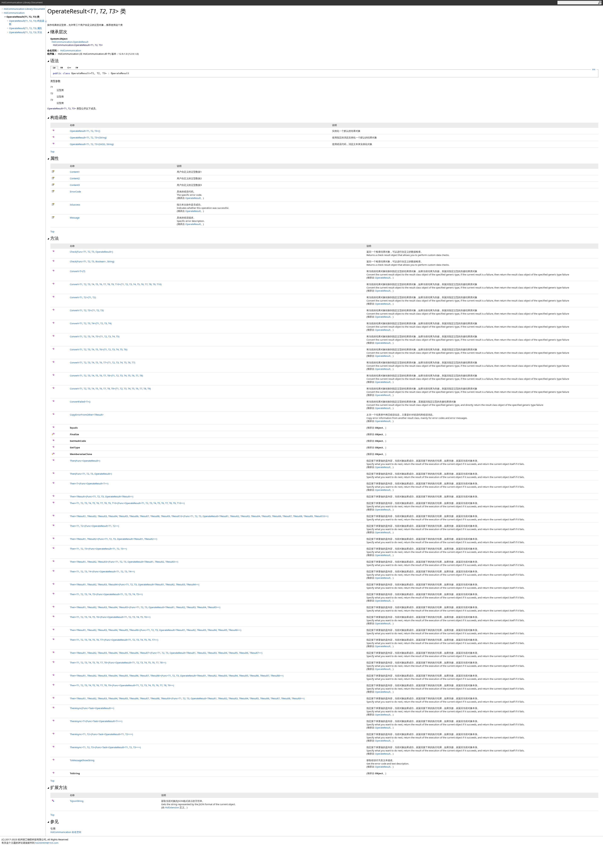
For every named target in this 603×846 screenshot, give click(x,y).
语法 (54, 60)
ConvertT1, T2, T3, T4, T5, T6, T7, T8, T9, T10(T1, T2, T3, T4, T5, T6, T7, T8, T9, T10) (116, 284)
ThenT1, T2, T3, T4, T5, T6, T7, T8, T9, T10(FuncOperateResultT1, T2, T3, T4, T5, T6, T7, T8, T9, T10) (127, 503)
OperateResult (193, 198)
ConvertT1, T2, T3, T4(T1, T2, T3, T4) (91, 323)
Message (74, 217)
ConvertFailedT (80, 401)
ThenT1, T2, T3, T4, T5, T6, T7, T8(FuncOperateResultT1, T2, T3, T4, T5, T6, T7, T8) (118, 662)
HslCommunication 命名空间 (65, 832)
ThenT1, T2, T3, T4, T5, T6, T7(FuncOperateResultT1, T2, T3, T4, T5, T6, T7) (114, 639)
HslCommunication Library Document (24, 8)
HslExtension (172, 807)
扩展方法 (58, 787)
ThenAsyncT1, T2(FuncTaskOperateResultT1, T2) (101, 734)
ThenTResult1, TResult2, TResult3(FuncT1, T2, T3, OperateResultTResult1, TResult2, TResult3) (124, 561)
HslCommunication (14, 12)
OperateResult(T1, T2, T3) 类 (22, 16)
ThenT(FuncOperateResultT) (89, 483)
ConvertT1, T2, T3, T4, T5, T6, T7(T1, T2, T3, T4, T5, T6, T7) (102, 362)
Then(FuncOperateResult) (85, 460)
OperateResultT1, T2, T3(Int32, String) (92, 144)
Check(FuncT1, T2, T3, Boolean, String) (92, 261)
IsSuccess (75, 204)
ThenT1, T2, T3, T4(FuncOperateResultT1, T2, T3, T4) (102, 571)
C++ (69, 67)
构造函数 (58, 117)
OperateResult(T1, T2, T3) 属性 (25, 28)
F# (77, 67)
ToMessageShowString (82, 760)
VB (61, 67)
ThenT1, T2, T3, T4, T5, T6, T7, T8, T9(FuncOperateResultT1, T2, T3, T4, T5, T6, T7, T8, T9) (122, 685)
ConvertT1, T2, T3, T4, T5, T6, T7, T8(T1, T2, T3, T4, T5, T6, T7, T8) (106, 375)
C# (54, 67)
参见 (54, 821)
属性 (54, 158)
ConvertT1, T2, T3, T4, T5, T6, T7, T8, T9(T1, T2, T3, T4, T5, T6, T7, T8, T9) (110, 388)
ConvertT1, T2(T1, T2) (83, 297)
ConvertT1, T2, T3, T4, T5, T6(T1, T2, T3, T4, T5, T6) (98, 349)
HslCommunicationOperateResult (70, 41)
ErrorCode (75, 191)
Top (52, 151)
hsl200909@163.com (46, 842)
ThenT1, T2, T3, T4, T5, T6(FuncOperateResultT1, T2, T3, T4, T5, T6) (110, 617)
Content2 (75, 178)
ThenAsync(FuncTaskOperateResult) (92, 708)
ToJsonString (76, 800)
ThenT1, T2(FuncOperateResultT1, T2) (94, 525)
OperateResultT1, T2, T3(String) (88, 137)
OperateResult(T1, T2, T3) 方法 (25, 32)
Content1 (75, 171)
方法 (54, 238)
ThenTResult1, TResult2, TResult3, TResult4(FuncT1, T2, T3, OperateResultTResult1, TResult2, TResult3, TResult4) (134, 584)
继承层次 (58, 32)
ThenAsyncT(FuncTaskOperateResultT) (96, 721)
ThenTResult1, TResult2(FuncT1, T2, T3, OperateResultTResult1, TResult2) (113, 538)
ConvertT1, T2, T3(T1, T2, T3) (87, 310)
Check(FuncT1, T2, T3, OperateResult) (91, 251)
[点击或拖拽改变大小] (46, 21)
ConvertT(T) (77, 271)
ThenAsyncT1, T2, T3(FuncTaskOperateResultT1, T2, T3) (105, 747)
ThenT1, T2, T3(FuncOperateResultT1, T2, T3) (98, 548)
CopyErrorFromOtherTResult (87, 414)
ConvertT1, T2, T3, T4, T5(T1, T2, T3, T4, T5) (95, 336)
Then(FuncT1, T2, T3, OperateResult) (91, 473)
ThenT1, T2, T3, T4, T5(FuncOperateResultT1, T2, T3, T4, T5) (106, 594)
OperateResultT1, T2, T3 (85, 130)
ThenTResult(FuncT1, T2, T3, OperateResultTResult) (101, 496)
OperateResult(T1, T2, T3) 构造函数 (26, 22)
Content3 (75, 184)
